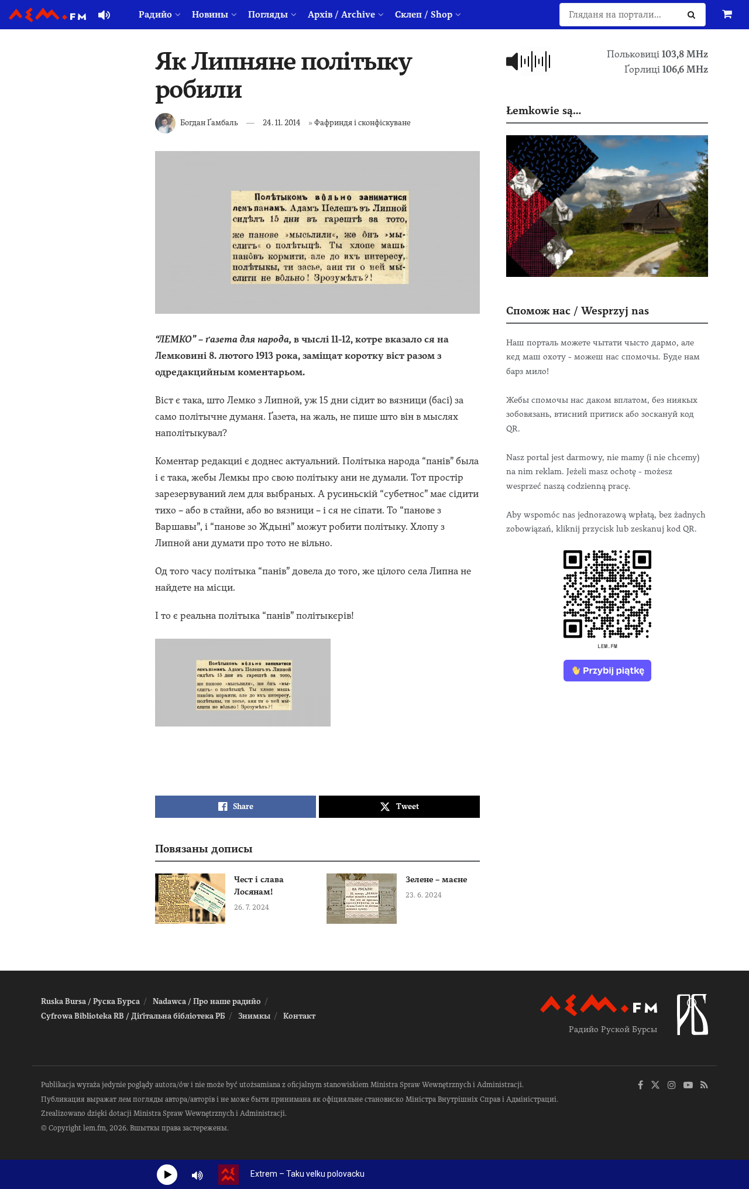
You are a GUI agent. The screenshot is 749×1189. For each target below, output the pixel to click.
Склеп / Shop (423, 14)
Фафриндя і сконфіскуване (362, 122)
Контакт (299, 1016)
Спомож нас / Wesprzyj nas (577, 310)
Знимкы (254, 1016)
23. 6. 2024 (424, 895)
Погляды (268, 14)
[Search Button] (694, 14)
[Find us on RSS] (704, 1086)
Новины (210, 14)
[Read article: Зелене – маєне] (362, 898)
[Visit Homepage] (47, 15)
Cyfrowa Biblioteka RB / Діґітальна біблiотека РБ (133, 1016)
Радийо (155, 14)
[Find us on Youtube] (688, 1086)
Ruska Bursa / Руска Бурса (90, 1001)
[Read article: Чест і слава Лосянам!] (190, 898)
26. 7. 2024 (251, 907)
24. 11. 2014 (282, 122)
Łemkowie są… (543, 110)
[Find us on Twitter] (655, 1086)
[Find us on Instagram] (672, 1086)
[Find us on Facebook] (640, 1086)
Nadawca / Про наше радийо (207, 1001)
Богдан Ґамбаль (209, 122)
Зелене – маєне (436, 879)
